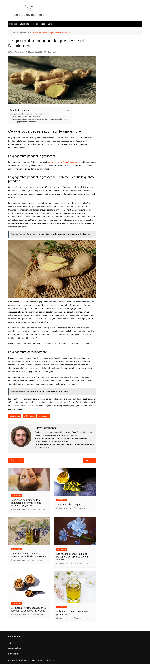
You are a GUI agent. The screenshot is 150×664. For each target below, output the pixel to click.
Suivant (88, 460)
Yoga (43, 24)
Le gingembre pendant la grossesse (27, 116)
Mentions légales (15, 648)
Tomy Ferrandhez (17, 52)
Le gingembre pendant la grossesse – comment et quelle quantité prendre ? (42, 119)
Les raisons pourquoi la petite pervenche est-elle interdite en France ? (72, 557)
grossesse (44, 416)
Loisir (35, 24)
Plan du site (13, 654)
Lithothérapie (25, 24)
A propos (12, 643)
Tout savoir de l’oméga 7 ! (69, 504)
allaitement (15, 416)
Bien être (13, 24)
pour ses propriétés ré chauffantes (64, 162)
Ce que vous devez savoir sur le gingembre (28, 114)
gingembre (30, 416)
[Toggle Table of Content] (67, 110)
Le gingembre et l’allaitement (25, 122)
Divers (50, 24)
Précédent (17, 460)
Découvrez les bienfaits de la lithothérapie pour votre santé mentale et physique (26, 503)
